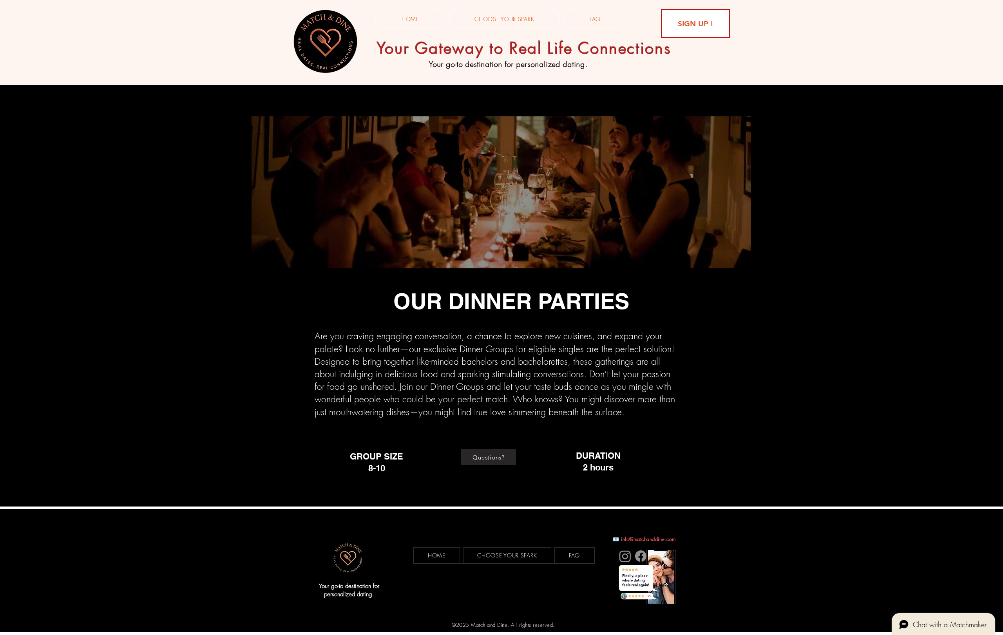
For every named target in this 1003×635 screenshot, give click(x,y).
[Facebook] (640, 556)
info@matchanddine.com (648, 539)
